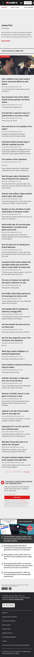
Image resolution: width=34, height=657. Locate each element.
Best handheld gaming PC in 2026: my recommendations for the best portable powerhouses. (17, 574)
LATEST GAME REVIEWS (25, 521)
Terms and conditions (8, 621)
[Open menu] (3, 3)
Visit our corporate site (16, 599)
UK (10, 588)
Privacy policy (6, 625)
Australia (4, 588)
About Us (5, 613)
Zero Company (28, 7)
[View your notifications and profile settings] (17, 3)
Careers (4, 641)
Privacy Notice (23, 502)
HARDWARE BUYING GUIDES (9, 521)
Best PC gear (15, 7)
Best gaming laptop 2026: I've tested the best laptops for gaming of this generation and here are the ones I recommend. (18, 565)
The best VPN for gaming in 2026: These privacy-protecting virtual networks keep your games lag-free (17, 539)
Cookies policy (6, 629)
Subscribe (28, 2)
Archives (27, 472)
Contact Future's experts (9, 617)
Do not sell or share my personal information (15, 645)
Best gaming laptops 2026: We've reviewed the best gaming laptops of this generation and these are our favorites (18, 548)
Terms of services (22, 500)
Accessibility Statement (9, 637)
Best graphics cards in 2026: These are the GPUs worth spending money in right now (18, 556)
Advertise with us (7, 633)
